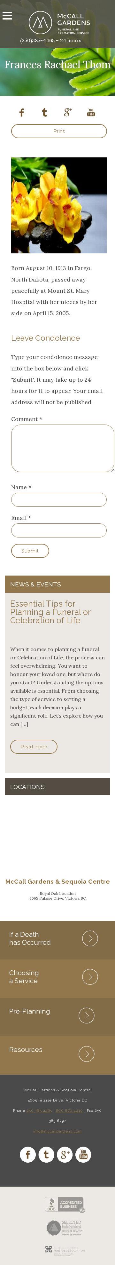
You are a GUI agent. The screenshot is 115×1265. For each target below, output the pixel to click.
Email (19, 517)
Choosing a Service (24, 977)
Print (59, 131)
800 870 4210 (69, 1110)
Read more (33, 747)
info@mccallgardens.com (57, 1131)
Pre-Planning (29, 1011)
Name (19, 487)
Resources (25, 1050)
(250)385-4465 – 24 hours (50, 40)
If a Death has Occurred (30, 938)
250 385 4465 (39, 1110)
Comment (26, 419)
